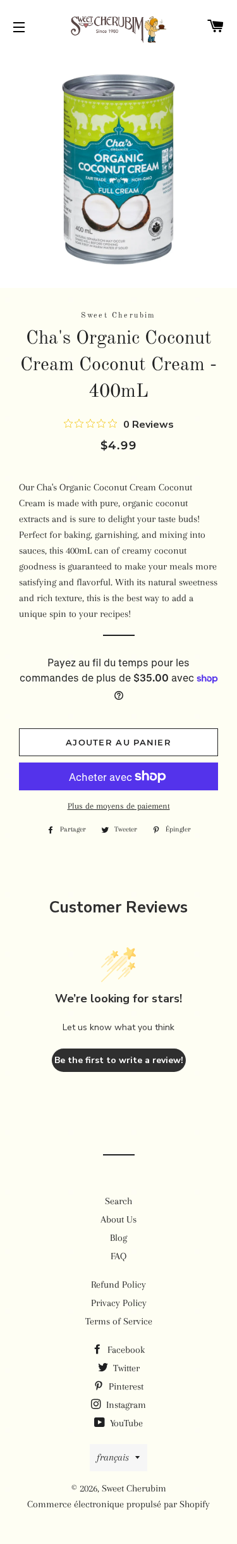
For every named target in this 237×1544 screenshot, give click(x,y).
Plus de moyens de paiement (119, 806)
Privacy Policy (119, 1303)
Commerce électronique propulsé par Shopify (118, 1504)
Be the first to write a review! (118, 1060)
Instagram (125, 1404)
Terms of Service (118, 1321)
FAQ (118, 1256)
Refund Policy (118, 1284)
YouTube (125, 1423)
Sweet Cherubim (134, 1488)
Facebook (125, 1349)
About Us (118, 1219)
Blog (118, 1237)
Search (118, 1201)
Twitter (125, 1368)
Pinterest (124, 1386)
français (113, 1457)
